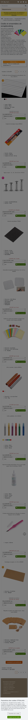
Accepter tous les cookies (14, 717)
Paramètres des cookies (14, 713)
